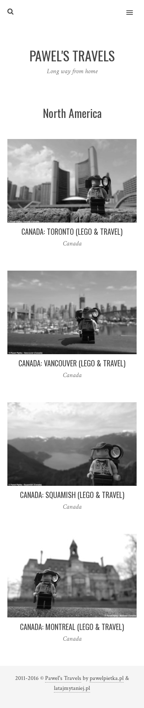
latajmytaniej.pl (72, 688)
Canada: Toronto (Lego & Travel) (72, 231)
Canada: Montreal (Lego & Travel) (72, 626)
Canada (72, 243)
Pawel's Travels (63, 678)
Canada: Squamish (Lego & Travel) (72, 494)
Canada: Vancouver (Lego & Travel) (72, 363)
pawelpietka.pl (107, 678)
